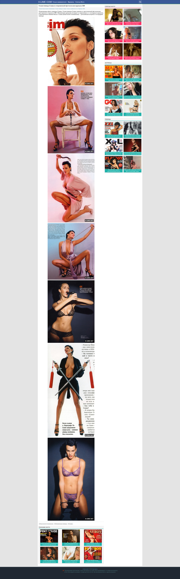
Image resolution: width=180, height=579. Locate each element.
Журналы (71, 2)
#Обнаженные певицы (60, 524)
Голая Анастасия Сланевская (47, 8)
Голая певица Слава (60, 8)
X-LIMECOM (45, 1)
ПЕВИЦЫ (108, 119)
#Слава (70, 524)
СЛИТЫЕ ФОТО (110, 6)
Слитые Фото (79, 2)
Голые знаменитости (59, 2)
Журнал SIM (81, 8)
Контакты (95, 569)
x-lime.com (85, 569)
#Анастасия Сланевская (46, 524)
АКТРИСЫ (108, 63)
